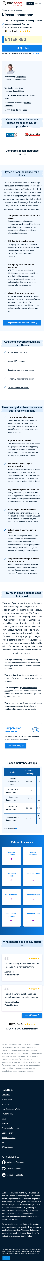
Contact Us (6, 1095)
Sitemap (5, 1123)
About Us (5, 1104)
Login (30, 3)
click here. (36, 53)
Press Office (7, 1099)
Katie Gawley (19, 88)
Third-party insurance (16, 244)
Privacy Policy (7, 1114)
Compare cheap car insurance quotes (21, 323)
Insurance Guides (8, 1138)
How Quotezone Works (11, 1109)
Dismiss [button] (6, 1258)
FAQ (3, 1142)
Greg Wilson (21, 77)
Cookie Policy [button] (34, 1253)
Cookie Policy (7, 1133)
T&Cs (4, 1119)
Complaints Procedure (10, 1128)
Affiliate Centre (7, 1147)
